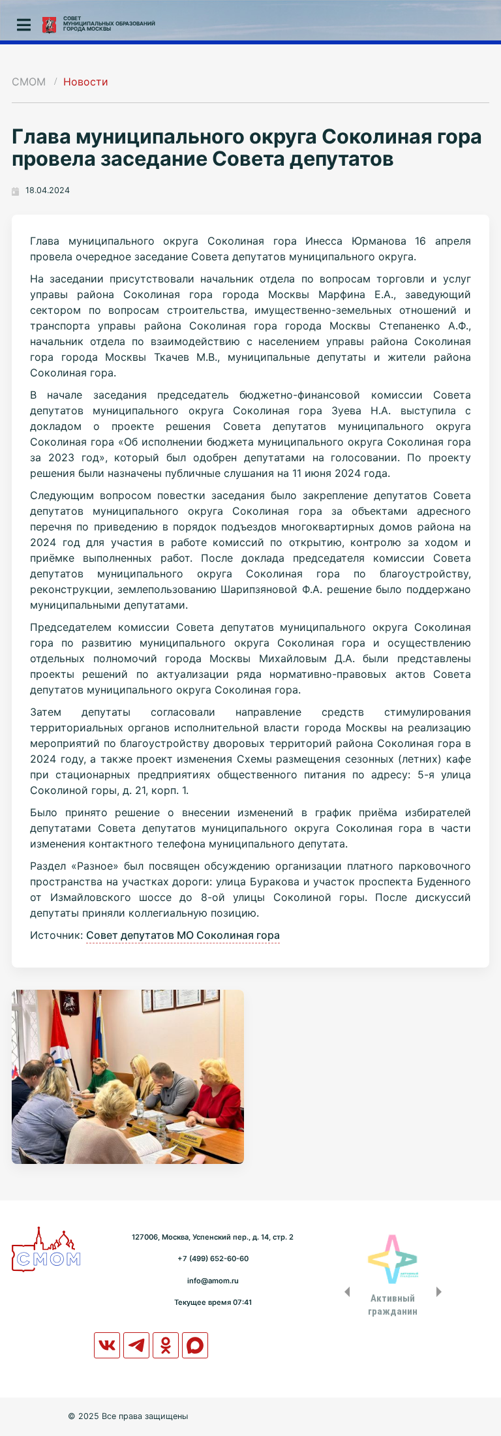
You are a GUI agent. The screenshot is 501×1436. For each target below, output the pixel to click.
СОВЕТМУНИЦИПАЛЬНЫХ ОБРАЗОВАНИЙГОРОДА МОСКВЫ (109, 23)
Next (441, 1292)
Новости (85, 81)
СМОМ (29, 81)
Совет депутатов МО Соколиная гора (183, 934)
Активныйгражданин (393, 1304)
